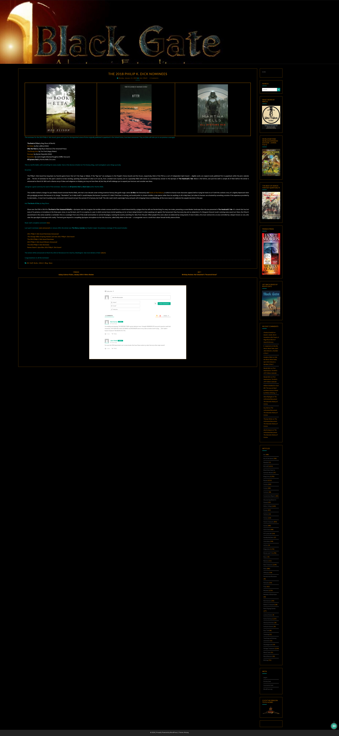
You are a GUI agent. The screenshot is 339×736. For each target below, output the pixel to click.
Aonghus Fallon (268, 357)
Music (265, 557)
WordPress (173, 732)
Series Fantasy (267, 619)
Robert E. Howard (268, 604)
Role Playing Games (269, 608)
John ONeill (143, 78)
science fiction (267, 615)
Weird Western (267, 656)
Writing (265, 660)
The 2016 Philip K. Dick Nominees (38, 245)
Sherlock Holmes (268, 622)
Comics (265, 484)
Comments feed (268, 685)
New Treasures (267, 565)
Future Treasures (268, 522)
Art (264, 454)
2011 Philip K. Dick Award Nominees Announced (43, 234)
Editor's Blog (43, 263)
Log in (265, 677)
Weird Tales (266, 652)
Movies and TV (267, 553)
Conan (265, 488)
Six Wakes (30, 146)
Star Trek (266, 630)
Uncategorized (267, 644)
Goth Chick (266, 529)
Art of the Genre (268, 458)
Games (265, 525)
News (50, 263)
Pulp (264, 586)
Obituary (266, 572)
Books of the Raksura (156, 193)
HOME (264, 72)
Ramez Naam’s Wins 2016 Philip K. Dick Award (44, 247)
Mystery (265, 561)
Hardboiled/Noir (268, 537)
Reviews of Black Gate (270, 594)
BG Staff (30, 263)
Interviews (266, 541)
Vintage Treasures (268, 648)
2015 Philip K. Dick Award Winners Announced (42, 242)
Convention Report (269, 496)
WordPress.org (267, 689)
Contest (265, 492)
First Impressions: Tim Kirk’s (270, 370)
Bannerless (31, 157)
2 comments (154, 78)
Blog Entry (266, 476)
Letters (265, 545)
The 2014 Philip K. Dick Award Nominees (40, 239)
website (103, 253)
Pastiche (266, 583)
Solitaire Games (268, 626)
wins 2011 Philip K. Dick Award (50, 237)
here (48, 223)
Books (36, 263)
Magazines (266, 549)
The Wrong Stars (32, 151)
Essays (265, 510)
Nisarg (186, 732)
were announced (44, 228)
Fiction (265, 518)
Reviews (265, 590)
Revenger (30, 154)
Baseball (266, 462)
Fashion (265, 514)
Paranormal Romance (270, 576)
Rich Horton (114, 322)
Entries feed (267, 681)
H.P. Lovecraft (267, 533)
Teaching (266, 634)
